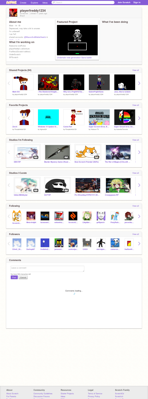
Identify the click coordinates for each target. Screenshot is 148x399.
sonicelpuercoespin (73, 249)
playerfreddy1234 (21, 94)
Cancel (23, 277)
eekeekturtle (59, 222)
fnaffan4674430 (129, 249)
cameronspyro (115, 249)
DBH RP (17, 162)
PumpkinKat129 (20, 129)
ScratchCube (73, 222)
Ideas (45, 2)
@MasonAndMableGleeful (35, 37)
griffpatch (100, 222)
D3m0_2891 (17, 249)
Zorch (14, 126)
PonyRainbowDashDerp (115, 222)
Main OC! (16, 92)
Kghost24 (43, 129)
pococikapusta (129, 222)
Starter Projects (67, 393)
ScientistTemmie (122, 129)
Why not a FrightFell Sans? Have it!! (73, 92)
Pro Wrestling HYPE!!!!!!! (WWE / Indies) (88, 195)
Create (23, 2)
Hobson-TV (95, 129)
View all (135, 70)
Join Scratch (124, 2)
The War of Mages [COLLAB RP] (118, 162)
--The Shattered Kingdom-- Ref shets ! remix (48, 92)
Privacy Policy (94, 396)
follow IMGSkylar (21, 195)
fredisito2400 (45, 249)
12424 (85, 249)
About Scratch (12, 393)
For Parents (11, 396)
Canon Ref (67, 126)
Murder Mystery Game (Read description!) (57, 162)
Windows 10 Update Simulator (48, 126)
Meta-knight (31, 222)
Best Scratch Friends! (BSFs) (87, 162)
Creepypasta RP (112, 195)
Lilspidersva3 (87, 222)
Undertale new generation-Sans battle (74, 57)
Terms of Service (95, 393)
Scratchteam (17, 223)
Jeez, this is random (122, 92)
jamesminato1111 (59, 249)
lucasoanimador (45, 222)
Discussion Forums (42, 396)
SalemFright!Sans (96, 92)
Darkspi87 (30, 249)
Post (14, 277)
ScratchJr (119, 396)
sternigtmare (101, 249)
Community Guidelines (43, 393)
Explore (34, 2)
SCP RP (47, 195)
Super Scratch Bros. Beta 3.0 (99, 126)
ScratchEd (119, 393)
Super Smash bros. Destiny (124, 126)
